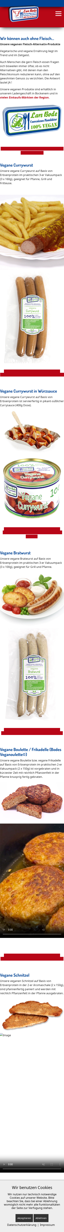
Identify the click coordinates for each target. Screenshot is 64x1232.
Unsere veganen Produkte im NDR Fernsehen (33, 149)
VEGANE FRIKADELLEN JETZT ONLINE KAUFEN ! (33, 959)
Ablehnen (41, 1218)
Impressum (47, 1225)
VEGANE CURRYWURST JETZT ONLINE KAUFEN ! (33, 375)
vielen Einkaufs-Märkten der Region (24, 97)
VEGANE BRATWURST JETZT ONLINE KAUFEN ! (33, 733)
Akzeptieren (24, 1218)
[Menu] (57, 13)
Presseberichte (33, 153)
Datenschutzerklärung (21, 1225)
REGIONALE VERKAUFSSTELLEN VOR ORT (33, 371)
